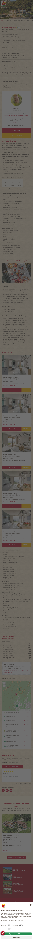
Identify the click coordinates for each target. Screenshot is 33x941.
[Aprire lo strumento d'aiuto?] (3, 933)
